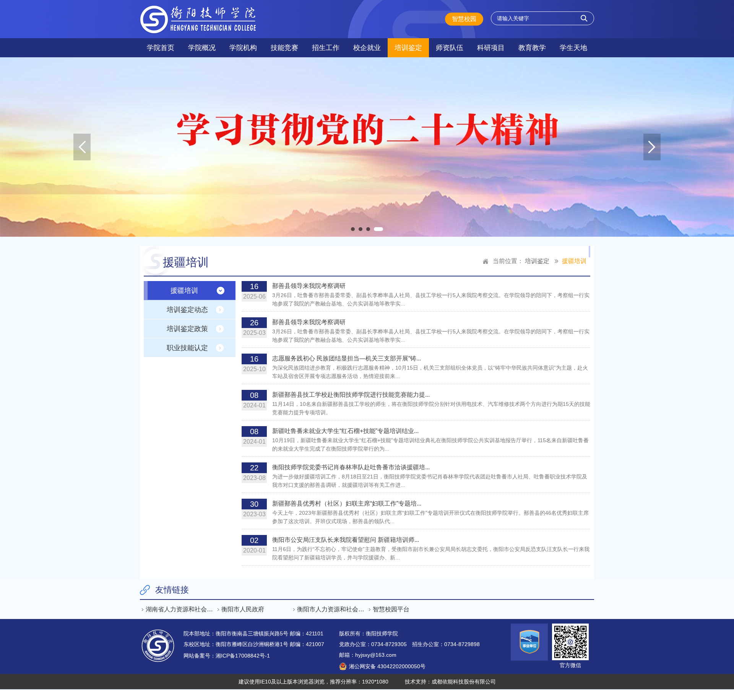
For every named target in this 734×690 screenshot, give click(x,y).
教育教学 (532, 48)
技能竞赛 (284, 48)
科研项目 (491, 48)
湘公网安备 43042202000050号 (387, 666)
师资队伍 (449, 48)
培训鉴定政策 (187, 329)
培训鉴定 (408, 48)
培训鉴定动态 (187, 309)
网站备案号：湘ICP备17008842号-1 (227, 656)
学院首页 (160, 48)
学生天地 (573, 48)
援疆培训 (574, 261)
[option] (367, 147)
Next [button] (652, 147)
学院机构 (243, 48)
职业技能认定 (187, 348)
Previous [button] (82, 147)
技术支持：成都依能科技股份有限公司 (450, 682)
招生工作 (325, 48)
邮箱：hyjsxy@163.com (367, 655)
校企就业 (367, 48)
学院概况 (202, 48)
